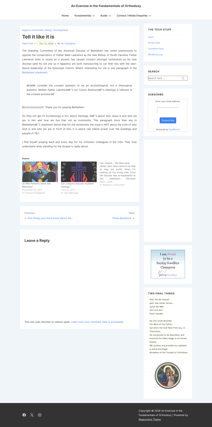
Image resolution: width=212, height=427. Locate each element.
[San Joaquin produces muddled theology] (79, 172)
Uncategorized (60, 30)
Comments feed (156, 48)
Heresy (48, 30)
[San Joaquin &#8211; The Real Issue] (119, 174)
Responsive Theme (150, 419)
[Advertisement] (168, 190)
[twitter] (32, 415)
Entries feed (154, 42)
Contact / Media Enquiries (132, 15)
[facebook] (24, 415)
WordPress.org (155, 54)
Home (65, 15)
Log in (151, 37)
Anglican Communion (32, 30)
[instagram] (40, 415)
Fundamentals (82, 15)
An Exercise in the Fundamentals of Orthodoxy (106, 6)
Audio (104, 15)
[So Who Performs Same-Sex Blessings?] (40, 172)
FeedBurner (174, 129)
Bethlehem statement (34, 72)
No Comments (68, 43)
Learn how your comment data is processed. (97, 321)
